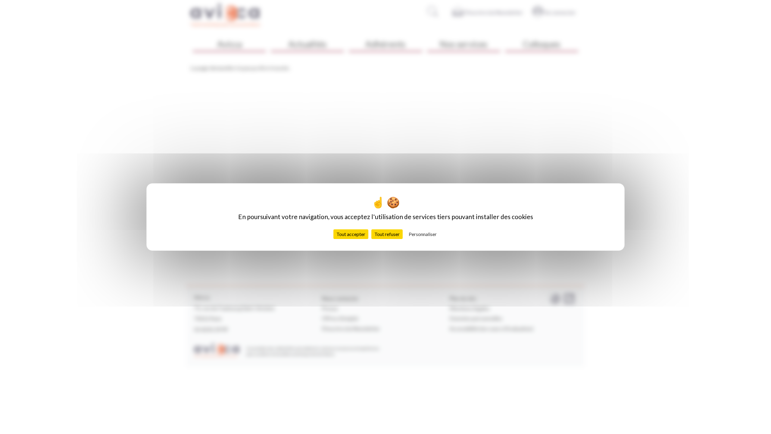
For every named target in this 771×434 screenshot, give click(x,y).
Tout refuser (387, 234)
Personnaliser (423, 234)
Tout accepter (350, 234)
